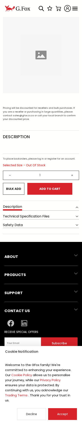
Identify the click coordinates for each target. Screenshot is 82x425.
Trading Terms (16, 395)
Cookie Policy (22, 375)
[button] (41, 257)
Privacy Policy (50, 380)
